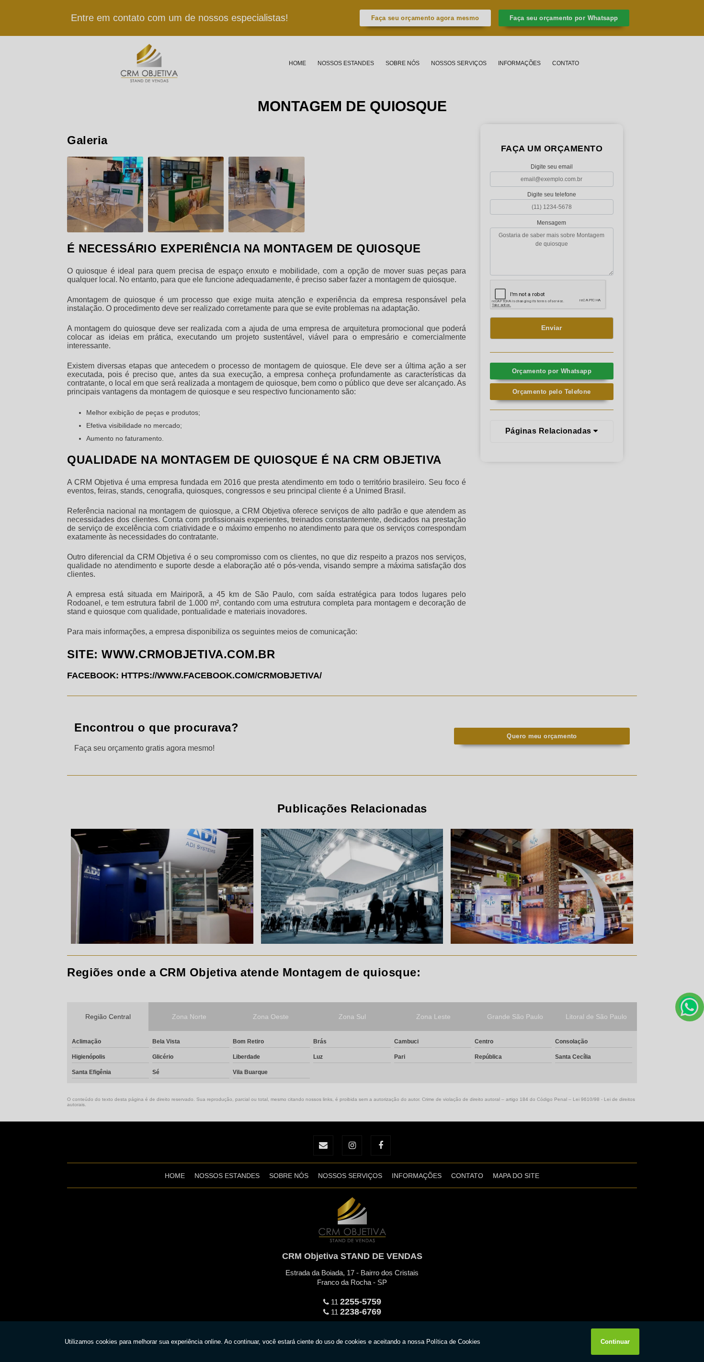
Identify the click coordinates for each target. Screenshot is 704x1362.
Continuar (615, 1341)
